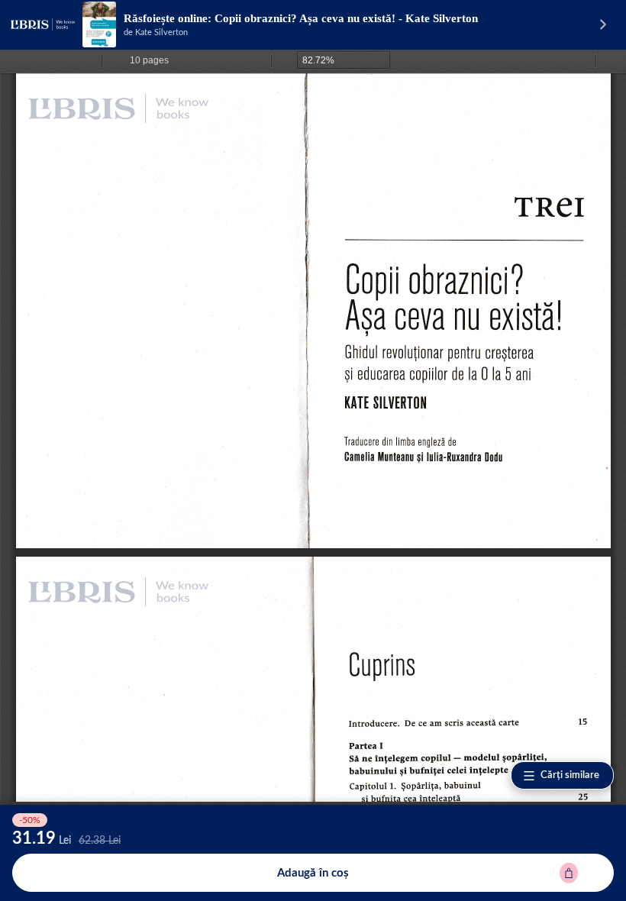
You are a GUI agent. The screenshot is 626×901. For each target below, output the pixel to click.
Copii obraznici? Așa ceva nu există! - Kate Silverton (346, 18)
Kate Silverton (161, 32)
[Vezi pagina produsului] (99, 24)
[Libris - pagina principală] (43, 24)
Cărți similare (569, 775)
